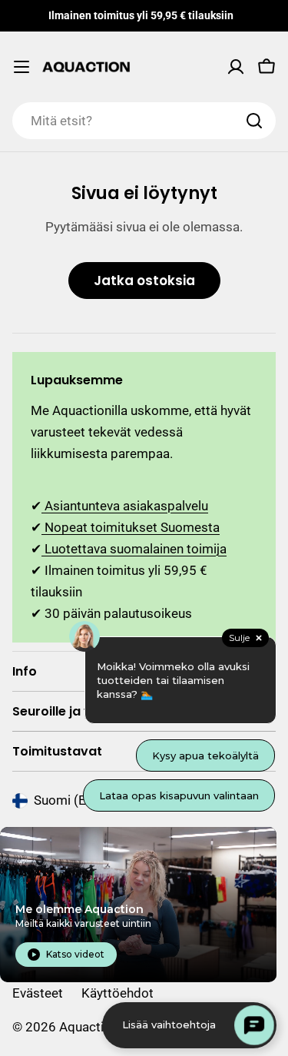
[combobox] (144, 120)
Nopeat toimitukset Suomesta (130, 527)
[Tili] (236, 67)
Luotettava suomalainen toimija (134, 548)
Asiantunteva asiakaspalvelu (124, 505)
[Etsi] (254, 120)
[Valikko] (21, 67)
